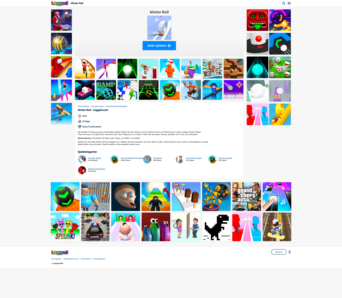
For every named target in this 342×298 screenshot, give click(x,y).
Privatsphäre (99, 259)
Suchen (284, 3)
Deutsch (278, 252)
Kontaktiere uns (71, 259)
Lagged (60, 3)
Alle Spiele (56, 259)
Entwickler (86, 259)
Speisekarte (289, 3)
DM (290, 252)
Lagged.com (60, 252)
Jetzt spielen (156, 45)
